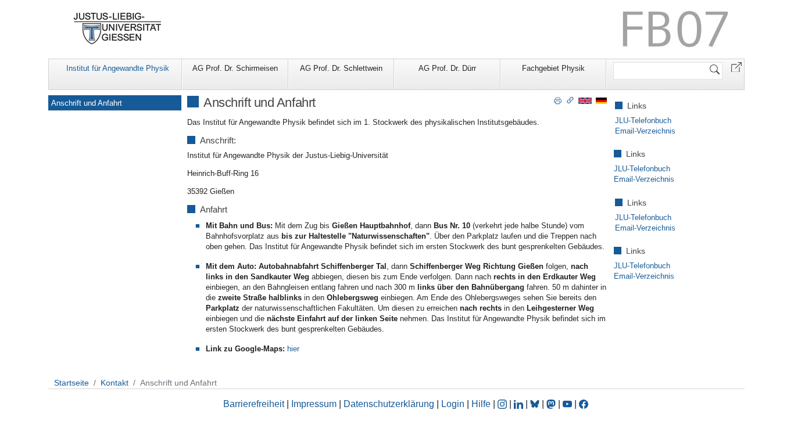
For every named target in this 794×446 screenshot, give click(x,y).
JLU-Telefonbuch (643, 120)
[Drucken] (557, 100)
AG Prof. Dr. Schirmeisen (235, 68)
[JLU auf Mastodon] (552, 404)
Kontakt (114, 382)
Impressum (314, 404)
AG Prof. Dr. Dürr (447, 68)
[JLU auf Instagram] (503, 404)
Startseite (71, 382)
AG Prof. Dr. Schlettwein (341, 68)
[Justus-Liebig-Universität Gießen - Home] (118, 28)
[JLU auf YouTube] (567, 404)
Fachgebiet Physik (553, 68)
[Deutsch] (601, 100)
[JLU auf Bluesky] (536, 404)
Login (454, 404)
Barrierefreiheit (253, 404)
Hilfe (481, 404)
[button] (736, 66)
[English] (585, 100)
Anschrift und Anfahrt (86, 103)
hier (293, 348)
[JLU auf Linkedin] (519, 404)
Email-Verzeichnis (645, 131)
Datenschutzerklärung (389, 404)
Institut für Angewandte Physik (117, 68)
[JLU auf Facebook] (583, 404)
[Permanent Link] (570, 100)
